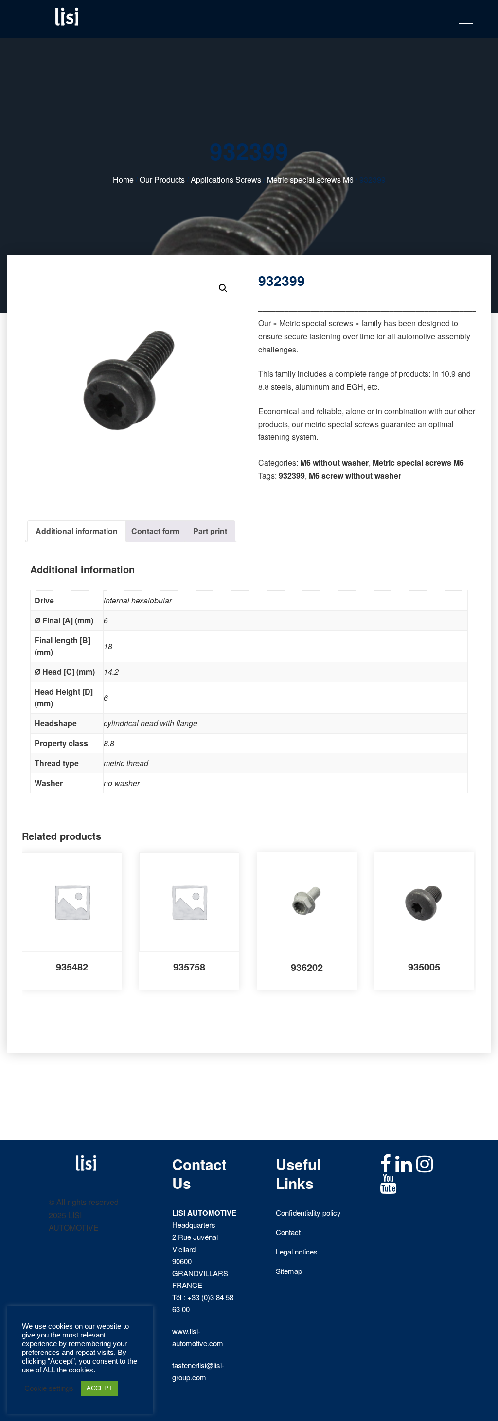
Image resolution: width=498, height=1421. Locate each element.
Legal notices (297, 1251)
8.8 (109, 743)
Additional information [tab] (77, 530)
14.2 (111, 671)
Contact (288, 1232)
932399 (292, 475)
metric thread (126, 763)
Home (123, 179)
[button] (223, 288)
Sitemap (289, 1271)
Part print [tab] (210, 530)
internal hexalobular (138, 600)
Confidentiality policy (308, 1212)
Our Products (162, 179)
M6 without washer (334, 462)
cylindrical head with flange (150, 723)
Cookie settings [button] (48, 1388)
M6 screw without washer (355, 475)
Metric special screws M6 (310, 179)
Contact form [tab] (155, 530)
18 (108, 646)
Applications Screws (226, 179)
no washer (122, 782)
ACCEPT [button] (99, 1388)
